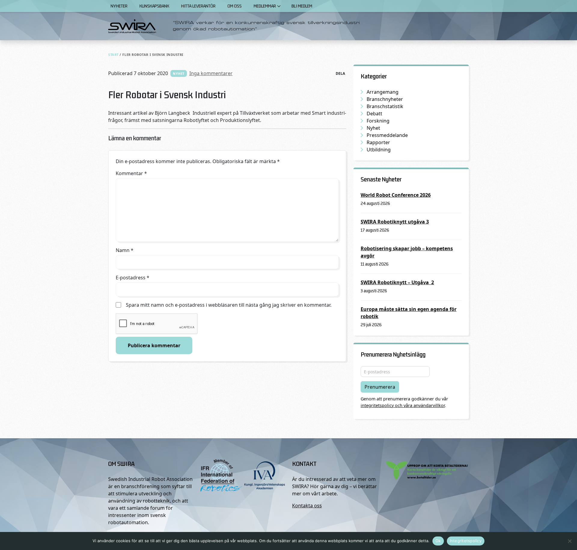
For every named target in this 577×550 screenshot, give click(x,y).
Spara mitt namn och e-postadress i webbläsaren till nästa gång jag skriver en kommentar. (228, 305)
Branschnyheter (385, 99)
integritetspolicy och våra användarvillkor (403, 405)
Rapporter (378, 142)
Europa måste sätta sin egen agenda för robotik (408, 313)
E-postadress (132, 277)
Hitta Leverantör (198, 5)
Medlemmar (265, 5)
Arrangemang (382, 92)
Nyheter (119, 5)
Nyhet (179, 73)
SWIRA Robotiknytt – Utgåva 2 (397, 282)
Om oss (234, 5)
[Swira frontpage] (132, 26)
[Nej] (569, 541)
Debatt (374, 113)
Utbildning (379, 149)
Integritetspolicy (465, 540)
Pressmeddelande (387, 135)
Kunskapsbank (154, 5)
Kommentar (131, 173)
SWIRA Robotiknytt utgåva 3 (395, 221)
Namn (124, 250)
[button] (279, 6)
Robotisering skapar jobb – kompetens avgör (407, 252)
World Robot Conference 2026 (396, 195)
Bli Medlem (302, 5)
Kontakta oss (307, 505)
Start (113, 54)
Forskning (378, 120)
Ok (438, 540)
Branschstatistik (385, 106)
